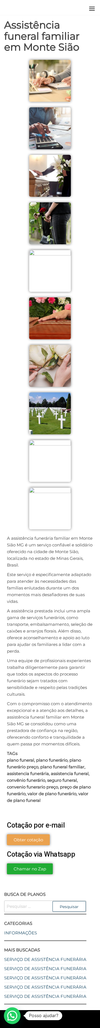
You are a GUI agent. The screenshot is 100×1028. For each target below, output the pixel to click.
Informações (20, 932)
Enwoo (45, 1019)
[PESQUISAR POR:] (45, 906)
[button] (92, 8)
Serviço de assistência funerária (45, 959)
